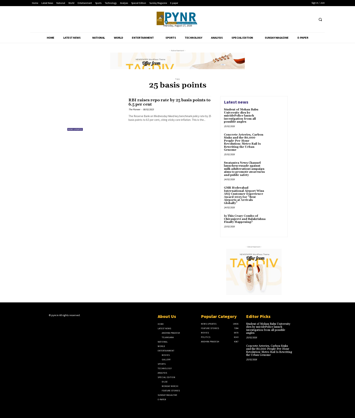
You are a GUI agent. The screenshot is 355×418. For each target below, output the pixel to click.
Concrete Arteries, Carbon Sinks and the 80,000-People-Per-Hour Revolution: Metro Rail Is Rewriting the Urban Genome (243, 142)
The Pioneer (134, 109)
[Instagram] (57, 322)
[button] (320, 19)
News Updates (75, 129)
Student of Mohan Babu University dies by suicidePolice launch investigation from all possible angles (241, 116)
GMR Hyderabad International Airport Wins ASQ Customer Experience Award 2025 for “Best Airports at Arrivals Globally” (244, 195)
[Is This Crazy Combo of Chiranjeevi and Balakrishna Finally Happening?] (276, 222)
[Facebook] (298, 19)
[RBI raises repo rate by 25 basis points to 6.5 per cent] (96, 113)
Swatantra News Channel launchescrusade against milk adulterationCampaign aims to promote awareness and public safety (244, 169)
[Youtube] (312, 19)
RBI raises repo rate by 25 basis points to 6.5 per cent (169, 102)
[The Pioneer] (177, 18)
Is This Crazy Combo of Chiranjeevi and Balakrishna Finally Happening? (245, 219)
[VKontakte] (70, 322)
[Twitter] (305, 19)
